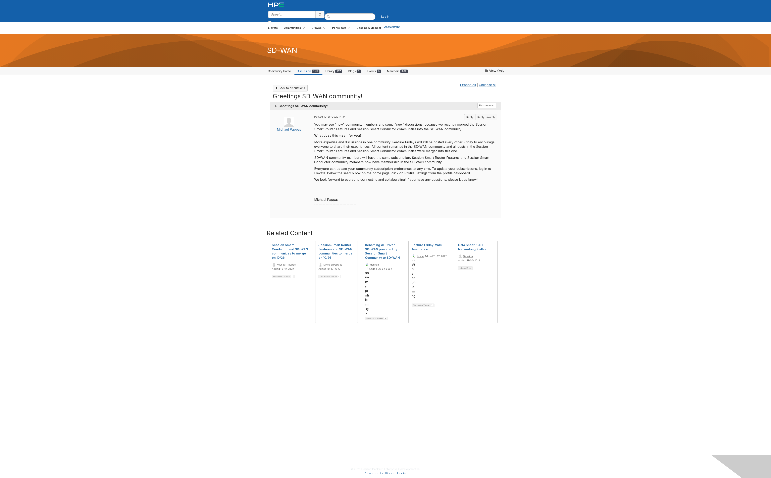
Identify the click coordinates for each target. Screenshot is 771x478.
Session (468, 256)
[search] (320, 14)
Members (397, 71)
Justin (420, 256)
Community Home (279, 71)
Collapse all (487, 85)
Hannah (374, 264)
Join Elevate (392, 26)
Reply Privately (486, 117)
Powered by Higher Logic (385, 473)
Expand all (468, 85)
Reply (469, 117)
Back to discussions (291, 88)
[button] (295, 28)
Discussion (307, 71)
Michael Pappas (289, 129)
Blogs (354, 71)
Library (333, 71)
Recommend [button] (487, 105)
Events (373, 71)
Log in (385, 16)
